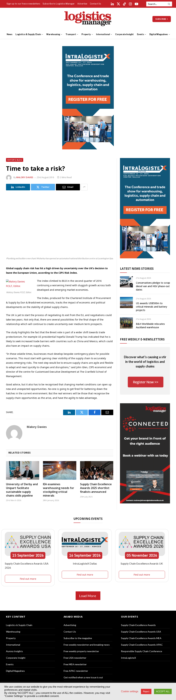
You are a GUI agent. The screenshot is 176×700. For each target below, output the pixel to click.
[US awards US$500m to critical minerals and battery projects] (126, 302)
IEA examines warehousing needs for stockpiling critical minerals (58, 489)
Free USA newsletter (75, 657)
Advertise (82, 3)
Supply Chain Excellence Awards (138, 625)
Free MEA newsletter (75, 664)
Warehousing (53, 34)
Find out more (28, 578)
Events (140, 34)
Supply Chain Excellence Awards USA (141, 631)
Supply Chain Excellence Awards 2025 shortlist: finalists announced (96, 488)
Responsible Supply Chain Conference (141, 651)
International (103, 34)
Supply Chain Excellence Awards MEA (141, 638)
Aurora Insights (14, 651)
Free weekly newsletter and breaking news (87, 644)
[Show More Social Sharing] (84, 187)
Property (86, 34)
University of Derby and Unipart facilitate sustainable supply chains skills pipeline (22, 489)
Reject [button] (146, 691)
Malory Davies (24, 177)
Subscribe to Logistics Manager (59, 3)
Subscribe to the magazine (78, 638)
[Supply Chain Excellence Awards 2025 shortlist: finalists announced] (96, 470)
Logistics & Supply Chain (28, 34)
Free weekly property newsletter (81, 651)
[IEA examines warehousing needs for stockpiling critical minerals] (59, 470)
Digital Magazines (158, 34)
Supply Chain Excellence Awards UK (142, 563)
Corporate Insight (124, 34)
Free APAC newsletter (76, 670)
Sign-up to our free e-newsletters (23, 3)
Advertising (70, 625)
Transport (70, 34)
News (9, 34)
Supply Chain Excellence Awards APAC (142, 644)
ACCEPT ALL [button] (163, 691)
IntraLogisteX (128, 657)
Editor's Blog (14, 160)
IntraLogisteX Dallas (85, 563)
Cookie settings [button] (129, 691)
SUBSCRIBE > (161, 19)
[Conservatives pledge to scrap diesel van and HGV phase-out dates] (126, 281)
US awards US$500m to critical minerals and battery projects (151, 307)
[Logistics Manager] (88, 19)
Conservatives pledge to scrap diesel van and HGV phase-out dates (153, 286)
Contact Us (95, 3)
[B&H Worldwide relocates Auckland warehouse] (126, 323)
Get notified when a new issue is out (83, 677)
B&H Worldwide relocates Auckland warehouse (150, 325)
